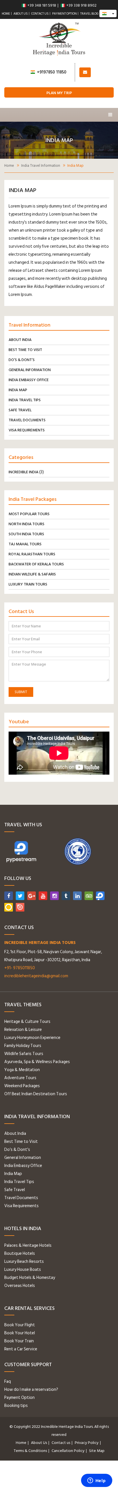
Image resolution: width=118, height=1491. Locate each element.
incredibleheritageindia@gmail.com (36, 976)
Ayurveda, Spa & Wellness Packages (37, 1061)
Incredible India (23, 472)
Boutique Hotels (19, 1253)
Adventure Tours (20, 1077)
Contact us (40, 13)
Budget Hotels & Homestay (29, 1277)
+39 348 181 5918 (41, 5)
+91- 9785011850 (19, 968)
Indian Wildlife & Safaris (32, 574)
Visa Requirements (27, 430)
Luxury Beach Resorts (24, 1261)
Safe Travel (20, 410)
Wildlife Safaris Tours (23, 1053)
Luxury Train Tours (28, 584)
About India (20, 339)
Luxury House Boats (22, 1269)
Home (6, 13)
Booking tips (16, 1405)
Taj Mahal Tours (25, 544)
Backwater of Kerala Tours (36, 564)
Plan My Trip (59, 93)
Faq (7, 1381)
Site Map (97, 1450)
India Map (18, 390)
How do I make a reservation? (31, 1389)
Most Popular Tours (29, 514)
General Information (30, 370)
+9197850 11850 (51, 72)
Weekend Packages (22, 1085)
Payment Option (64, 13)
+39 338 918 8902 (81, 5)
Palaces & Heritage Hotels (28, 1245)
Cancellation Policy (68, 1450)
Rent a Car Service (20, 1349)
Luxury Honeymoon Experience (32, 1037)
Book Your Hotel (19, 1333)
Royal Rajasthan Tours (32, 554)
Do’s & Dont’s (22, 359)
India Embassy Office (29, 380)
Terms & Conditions (30, 1450)
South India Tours (26, 534)
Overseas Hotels (19, 1285)
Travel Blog (89, 13)
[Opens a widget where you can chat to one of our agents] (96, 1481)
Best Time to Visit (25, 349)
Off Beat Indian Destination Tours (35, 1094)
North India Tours (26, 524)
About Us (20, 13)
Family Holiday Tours (22, 1045)
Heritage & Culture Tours (27, 1021)
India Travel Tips (25, 400)
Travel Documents (27, 420)
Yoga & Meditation (22, 1069)
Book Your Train (19, 1341)
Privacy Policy (87, 1442)
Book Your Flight (19, 1325)
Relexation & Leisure (23, 1029)
